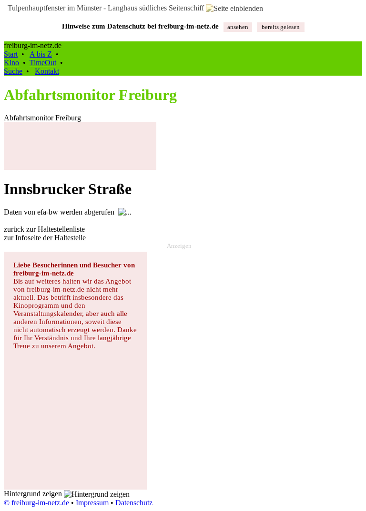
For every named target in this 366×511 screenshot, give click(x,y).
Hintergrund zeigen (34, 494)
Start (11, 54)
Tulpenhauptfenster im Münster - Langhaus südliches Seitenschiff (105, 8)
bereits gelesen (281, 26)
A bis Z (41, 54)
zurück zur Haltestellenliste (44, 229)
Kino (11, 63)
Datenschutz (133, 503)
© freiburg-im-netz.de (36, 503)
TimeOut (43, 63)
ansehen (237, 26)
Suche (13, 71)
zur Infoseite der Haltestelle (45, 238)
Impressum (92, 503)
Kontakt (47, 71)
